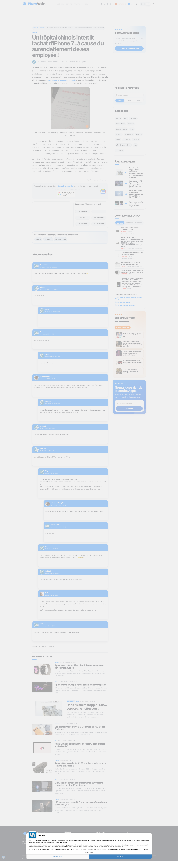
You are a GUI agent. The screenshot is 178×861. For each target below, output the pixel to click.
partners (38, 840)
